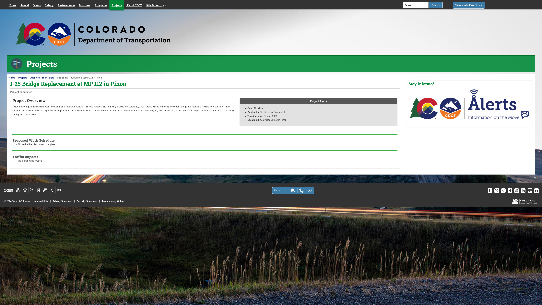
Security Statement (87, 201)
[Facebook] (490, 190)
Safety (49, 5)
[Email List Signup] (529, 190)
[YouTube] (516, 190)
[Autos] (45, 190)
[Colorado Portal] (525, 201)
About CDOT (134, 5)
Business (84, 5)
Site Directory (155, 5)
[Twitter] (496, 190)
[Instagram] (503, 190)
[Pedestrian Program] (52, 190)
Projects (117, 5)
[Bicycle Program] (18, 190)
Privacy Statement (62, 201)
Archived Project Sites (42, 78)
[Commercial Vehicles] (58, 190)
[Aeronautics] (31, 190)
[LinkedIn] (523, 190)
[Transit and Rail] (25, 190)
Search (435, 5)
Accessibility (41, 201)
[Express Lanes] (8, 190)
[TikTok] (510, 190)
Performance (66, 5)
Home (12, 5)
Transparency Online (113, 201)
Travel (24, 5)
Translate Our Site (468, 5)
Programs (101, 5)
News (37, 5)
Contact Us (280, 190)
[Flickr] (536, 190)
